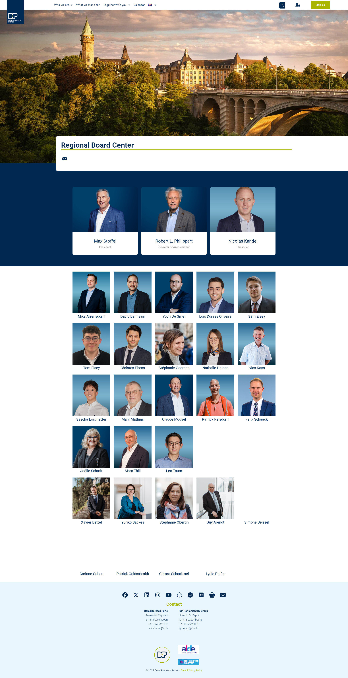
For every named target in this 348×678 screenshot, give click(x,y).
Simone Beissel (256, 522)
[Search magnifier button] (282, 5)
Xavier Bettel (91, 522)
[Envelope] (64, 158)
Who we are (61, 5)
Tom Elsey (91, 368)
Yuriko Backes (132, 522)
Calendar (139, 5)
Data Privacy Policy (191, 670)
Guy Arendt (215, 522)
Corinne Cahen (91, 574)
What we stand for (88, 5)
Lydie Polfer (215, 574)
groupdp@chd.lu (188, 628)
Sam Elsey (256, 316)
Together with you (115, 5)
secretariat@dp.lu (159, 628)
